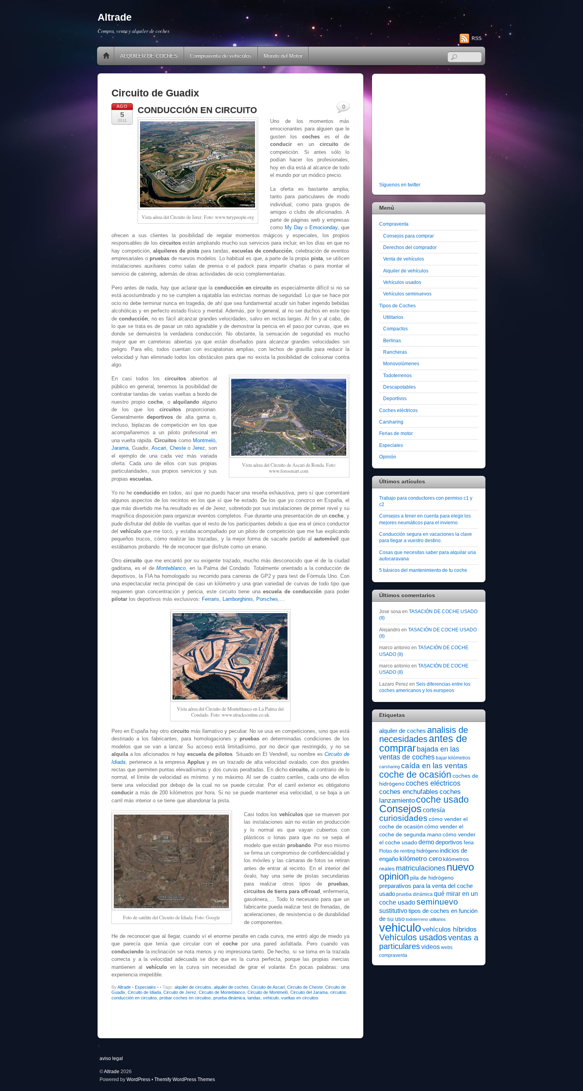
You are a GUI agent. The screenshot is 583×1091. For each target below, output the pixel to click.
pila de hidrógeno (432, 877)
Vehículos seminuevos (407, 293)
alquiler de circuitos (193, 987)
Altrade (124, 987)
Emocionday (323, 227)
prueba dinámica (229, 997)
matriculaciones (420, 868)
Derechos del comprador (410, 247)
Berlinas (392, 340)
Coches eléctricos (398, 410)
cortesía (434, 810)
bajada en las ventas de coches (419, 753)
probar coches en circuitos (185, 997)
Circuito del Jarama (309, 992)
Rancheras (395, 352)
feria (469, 843)
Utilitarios (393, 317)
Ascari (159, 448)
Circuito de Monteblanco (222, 992)
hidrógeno (427, 851)
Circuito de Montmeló (267, 992)
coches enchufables (408, 792)
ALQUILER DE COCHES (149, 56)
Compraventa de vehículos (220, 56)
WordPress (138, 1079)
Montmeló (204, 440)
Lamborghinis (237, 599)
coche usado (442, 799)
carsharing (389, 766)
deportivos (448, 842)
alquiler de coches (231, 987)
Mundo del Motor (283, 56)
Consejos (400, 809)
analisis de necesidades (423, 734)
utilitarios (437, 919)
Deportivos (395, 398)
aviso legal (111, 1058)
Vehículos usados (402, 282)
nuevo (460, 866)
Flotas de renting (397, 851)
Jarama (119, 448)
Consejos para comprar (408, 235)
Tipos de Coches (397, 305)
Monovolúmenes (401, 363)
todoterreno (417, 919)
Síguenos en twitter (399, 184)
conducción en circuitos (134, 997)
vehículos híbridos (449, 929)
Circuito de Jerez (179, 992)
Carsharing (391, 421)
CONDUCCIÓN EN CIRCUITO (197, 110)
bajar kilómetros (453, 758)
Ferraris (210, 599)
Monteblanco (171, 568)
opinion (394, 876)
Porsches (267, 599)
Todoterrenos (397, 375)
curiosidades (403, 818)
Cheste (178, 448)
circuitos (338, 992)
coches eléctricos (433, 783)
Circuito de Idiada (144, 992)
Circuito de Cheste (305, 987)
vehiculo (271, 997)
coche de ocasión (415, 774)
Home (106, 56)
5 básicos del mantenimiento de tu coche (423, 570)
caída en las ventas (434, 765)
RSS (476, 38)
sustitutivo (393, 910)
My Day (294, 227)
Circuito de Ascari (268, 987)
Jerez (198, 448)
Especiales (145, 987)
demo (426, 842)
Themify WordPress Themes (184, 1079)
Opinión (387, 456)
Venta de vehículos (403, 258)
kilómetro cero (420, 859)
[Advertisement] (428, 129)
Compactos (395, 328)
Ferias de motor (396, 433)
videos (430, 946)
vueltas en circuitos (299, 997)
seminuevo (437, 902)
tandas (254, 997)
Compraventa (393, 223)
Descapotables (399, 386)
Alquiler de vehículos (405, 270)
